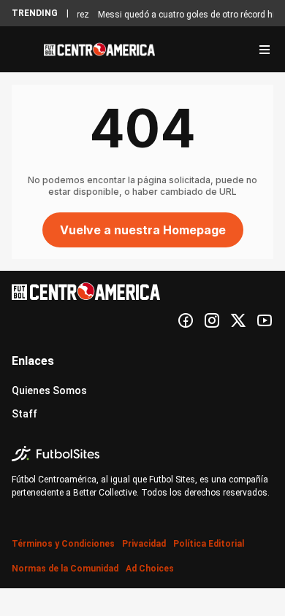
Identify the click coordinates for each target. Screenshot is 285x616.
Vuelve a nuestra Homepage (143, 230)
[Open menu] (264, 49)
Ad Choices (150, 568)
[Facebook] (185, 320)
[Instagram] (212, 320)
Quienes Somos (49, 390)
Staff (24, 414)
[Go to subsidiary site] (142, 453)
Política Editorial (208, 544)
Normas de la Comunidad (65, 568)
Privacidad (144, 544)
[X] (238, 320)
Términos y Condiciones (63, 544)
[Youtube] (264, 320)
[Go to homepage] (99, 49)
